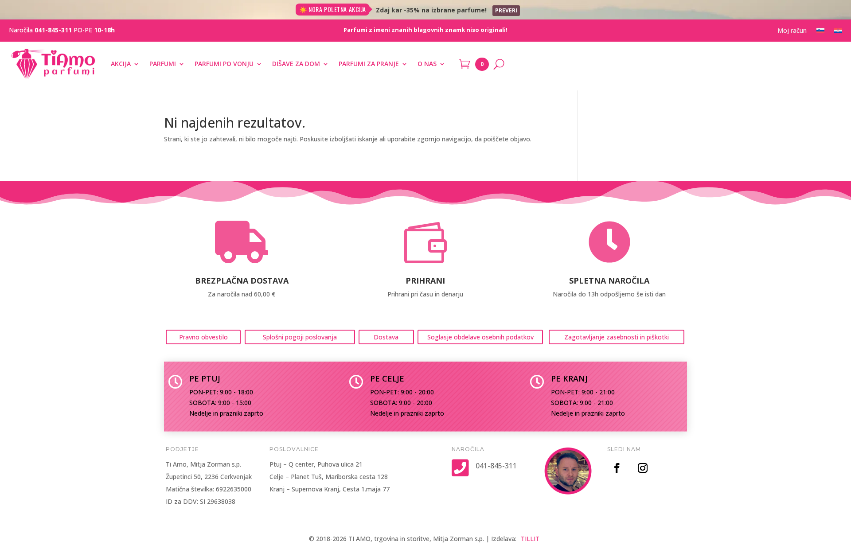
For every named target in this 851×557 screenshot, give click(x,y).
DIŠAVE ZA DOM (296, 63)
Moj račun (792, 31)
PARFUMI (162, 63)
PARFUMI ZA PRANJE (369, 63)
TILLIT (530, 538)
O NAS (427, 63)
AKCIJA (121, 63)
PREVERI (506, 10)
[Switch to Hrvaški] (838, 32)
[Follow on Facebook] (617, 468)
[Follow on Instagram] (642, 468)
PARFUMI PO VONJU (224, 63)
